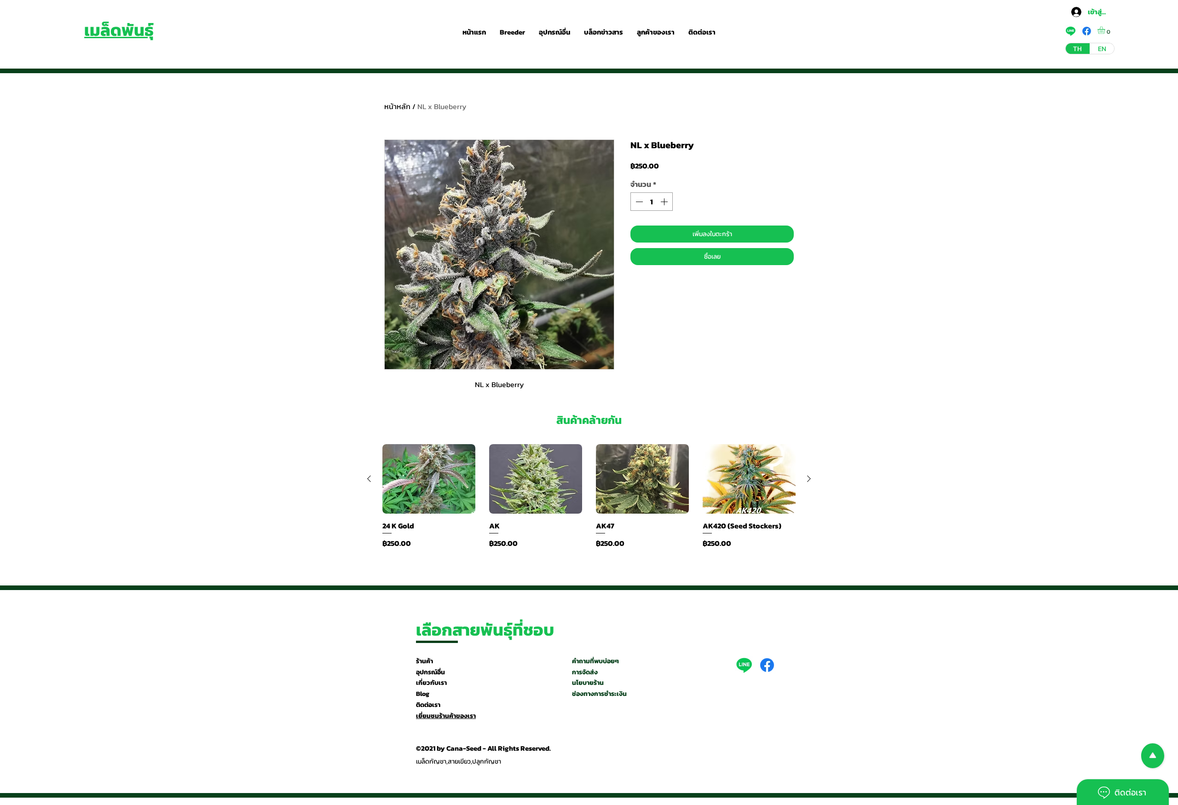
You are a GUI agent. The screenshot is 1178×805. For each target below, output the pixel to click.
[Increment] (664, 201)
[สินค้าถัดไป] (808, 478)
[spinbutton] (651, 201)
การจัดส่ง (585, 672)
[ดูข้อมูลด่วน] (428, 479)
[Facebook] (767, 665)
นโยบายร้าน (588, 683)
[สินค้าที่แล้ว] (369, 478)
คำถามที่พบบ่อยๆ (595, 661)
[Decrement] (638, 201)
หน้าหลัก (397, 106)
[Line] (744, 665)
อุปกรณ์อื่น (430, 672)
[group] (589, 496)
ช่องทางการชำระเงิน (599, 694)
